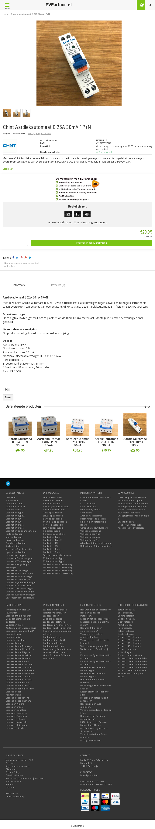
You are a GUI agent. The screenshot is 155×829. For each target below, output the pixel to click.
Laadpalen (11, 497)
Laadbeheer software (54, 621)
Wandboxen (12, 500)
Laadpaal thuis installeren (18, 615)
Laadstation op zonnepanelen (21, 530)
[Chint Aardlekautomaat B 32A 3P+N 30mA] (77, 424)
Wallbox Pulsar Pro (89, 539)
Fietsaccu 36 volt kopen (129, 643)
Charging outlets (126, 521)
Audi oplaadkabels (52, 503)
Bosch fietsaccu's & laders (93, 518)
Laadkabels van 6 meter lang (57, 567)
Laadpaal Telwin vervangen (19, 588)
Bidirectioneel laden (90, 725)
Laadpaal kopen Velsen (17, 661)
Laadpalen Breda (14, 706)
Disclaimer (11, 769)
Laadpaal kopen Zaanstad (18, 676)
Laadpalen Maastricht (16, 722)
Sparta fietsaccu (126, 633)
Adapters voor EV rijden (130, 500)
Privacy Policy (13, 772)
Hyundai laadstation (16, 552)
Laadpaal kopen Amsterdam (20, 688)
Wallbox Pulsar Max (90, 536)
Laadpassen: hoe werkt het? (20, 630)
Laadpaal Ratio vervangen (19, 585)
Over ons (10, 763)
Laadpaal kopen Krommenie (20, 670)
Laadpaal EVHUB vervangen (19, 576)
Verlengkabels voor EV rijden (132, 506)
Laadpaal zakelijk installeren (57, 627)
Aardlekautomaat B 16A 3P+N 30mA (49, 442)
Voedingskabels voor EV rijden (133, 503)
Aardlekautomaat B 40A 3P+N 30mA (107, 442)
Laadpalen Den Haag (16, 709)
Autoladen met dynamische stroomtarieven (94, 730)
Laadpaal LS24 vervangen (18, 579)
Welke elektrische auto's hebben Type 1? (92, 669)
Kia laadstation (13, 546)
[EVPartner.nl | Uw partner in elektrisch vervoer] (58, 5)
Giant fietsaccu (125, 621)
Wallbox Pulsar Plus (90, 533)
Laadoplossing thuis (15, 640)
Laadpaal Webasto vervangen (20, 594)
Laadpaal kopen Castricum (19, 655)
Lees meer (7, 168)
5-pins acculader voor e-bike (132, 667)
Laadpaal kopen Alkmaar (18, 685)
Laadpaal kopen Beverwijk (19, 646)
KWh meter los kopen (129, 512)
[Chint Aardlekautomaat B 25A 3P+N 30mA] (134, 424)
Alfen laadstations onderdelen (95, 543)
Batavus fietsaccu (126, 609)
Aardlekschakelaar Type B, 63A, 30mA (21, 442)
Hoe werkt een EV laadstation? (95, 609)
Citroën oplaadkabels (53, 533)
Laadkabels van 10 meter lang (58, 573)
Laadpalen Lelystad (15, 719)
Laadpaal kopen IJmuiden (18, 658)
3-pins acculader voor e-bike (132, 661)
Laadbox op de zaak (53, 643)
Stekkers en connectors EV (131, 509)
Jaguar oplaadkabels (53, 515)
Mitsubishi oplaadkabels (55, 521)
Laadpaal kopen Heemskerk (20, 649)
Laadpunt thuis (13, 633)
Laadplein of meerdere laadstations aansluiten (55, 611)
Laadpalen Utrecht (15, 728)
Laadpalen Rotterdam (17, 725)
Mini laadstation (14, 536)
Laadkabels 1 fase (52, 549)
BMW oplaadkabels (52, 518)
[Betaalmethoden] (85, 795)
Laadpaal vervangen (16, 555)
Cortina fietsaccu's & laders (94, 527)
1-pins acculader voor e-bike (132, 658)
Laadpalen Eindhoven (16, 712)
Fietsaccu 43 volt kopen (129, 646)
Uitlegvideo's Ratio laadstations (95, 546)
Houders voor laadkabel (130, 524)
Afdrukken (9, 265)
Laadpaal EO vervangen (17, 570)
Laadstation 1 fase (15, 524)
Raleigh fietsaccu (126, 630)
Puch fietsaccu (125, 627)
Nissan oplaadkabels (53, 500)
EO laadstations (88, 503)
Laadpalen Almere (15, 703)
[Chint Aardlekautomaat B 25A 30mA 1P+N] (79, 64)
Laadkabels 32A (50, 546)
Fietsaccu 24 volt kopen (129, 637)
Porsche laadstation (16, 543)
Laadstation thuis (14, 503)
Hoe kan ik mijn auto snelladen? (90, 705)
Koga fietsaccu (125, 624)
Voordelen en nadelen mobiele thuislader (91, 635)
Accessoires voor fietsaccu (131, 527)
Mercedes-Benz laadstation (19, 549)
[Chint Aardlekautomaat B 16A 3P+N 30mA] (48, 424)
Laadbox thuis (13, 637)
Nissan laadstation (15, 539)
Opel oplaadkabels (52, 497)
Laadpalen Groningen (17, 716)
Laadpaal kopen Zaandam (19, 667)
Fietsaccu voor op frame (130, 655)
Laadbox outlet (13, 509)
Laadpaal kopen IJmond (17, 697)
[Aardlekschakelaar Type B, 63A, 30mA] (19, 424)
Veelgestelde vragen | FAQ (19, 760)
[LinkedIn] (8, 483)
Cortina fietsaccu (126, 615)
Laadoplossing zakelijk (54, 640)
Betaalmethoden (14, 775)
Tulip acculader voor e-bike (132, 670)
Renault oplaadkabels (54, 509)
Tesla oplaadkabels (52, 512)
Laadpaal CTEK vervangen (19, 561)
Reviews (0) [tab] (58, 285)
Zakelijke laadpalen (53, 618)
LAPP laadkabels (88, 506)
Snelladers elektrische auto (57, 555)
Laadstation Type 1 (15, 512)
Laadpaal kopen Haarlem (18, 700)
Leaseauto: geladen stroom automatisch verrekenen (57, 651)
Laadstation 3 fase (15, 527)
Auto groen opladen (90, 740)
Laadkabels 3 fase (52, 552)
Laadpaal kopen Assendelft (19, 664)
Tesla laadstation (14, 533)
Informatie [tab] (19, 285)
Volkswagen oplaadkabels (56, 506)
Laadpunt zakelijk (52, 637)
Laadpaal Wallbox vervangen (20, 591)
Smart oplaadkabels (53, 527)
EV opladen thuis (14, 624)
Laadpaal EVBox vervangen (19, 573)
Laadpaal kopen (14, 643)
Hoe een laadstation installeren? (90, 614)
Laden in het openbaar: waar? (95, 618)
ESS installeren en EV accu (93, 722)
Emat (8, 397)
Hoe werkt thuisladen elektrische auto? (91, 629)
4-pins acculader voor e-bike (132, 664)
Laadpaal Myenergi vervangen (21, 582)
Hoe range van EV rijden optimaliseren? (92, 717)
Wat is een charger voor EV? (94, 646)
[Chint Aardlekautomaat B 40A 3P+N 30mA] (106, 424)
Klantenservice (13, 781)
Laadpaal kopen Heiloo (17, 682)
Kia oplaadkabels (51, 530)
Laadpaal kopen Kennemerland (14, 693)
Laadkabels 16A (50, 543)
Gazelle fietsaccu (126, 618)
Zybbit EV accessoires (91, 515)
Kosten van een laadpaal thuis (21, 627)
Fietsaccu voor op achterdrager (127, 651)
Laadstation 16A (13, 518)
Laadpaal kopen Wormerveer (20, 673)
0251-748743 (12, 793)
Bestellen (20, 458)
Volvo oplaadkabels (53, 524)
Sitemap (10, 784)
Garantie (10, 787)
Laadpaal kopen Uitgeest (18, 652)
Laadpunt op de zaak (53, 646)
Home (6, 14)
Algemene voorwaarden (18, 766)
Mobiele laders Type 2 (54, 561)
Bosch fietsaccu (125, 612)
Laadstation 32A (13, 521)
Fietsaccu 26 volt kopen (129, 640)
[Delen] (13, 257)
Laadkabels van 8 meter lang (57, 570)
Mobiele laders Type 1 (54, 558)
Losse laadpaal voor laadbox (132, 497)
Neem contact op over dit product (21, 262)
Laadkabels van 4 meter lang (57, 564)
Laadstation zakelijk (15, 506)
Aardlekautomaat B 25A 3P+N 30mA (135, 442)
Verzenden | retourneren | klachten (24, 778)
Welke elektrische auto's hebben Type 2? (92, 675)
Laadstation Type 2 (15, 515)
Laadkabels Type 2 (52, 539)
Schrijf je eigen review (39, 133)
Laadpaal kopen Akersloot (19, 679)
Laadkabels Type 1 (52, 536)
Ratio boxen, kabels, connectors (90, 511)
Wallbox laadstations (90, 530)
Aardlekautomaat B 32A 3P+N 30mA (78, 442)
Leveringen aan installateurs (20, 597)
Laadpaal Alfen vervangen (19, 558)
